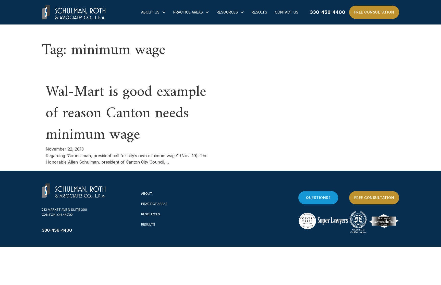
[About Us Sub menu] (164, 12)
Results (259, 12)
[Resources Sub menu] (242, 12)
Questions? (318, 197)
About (146, 193)
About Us (150, 12)
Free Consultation (374, 12)
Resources (227, 12)
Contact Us (286, 12)
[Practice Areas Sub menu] (207, 12)
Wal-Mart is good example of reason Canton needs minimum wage (126, 113)
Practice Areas (188, 12)
